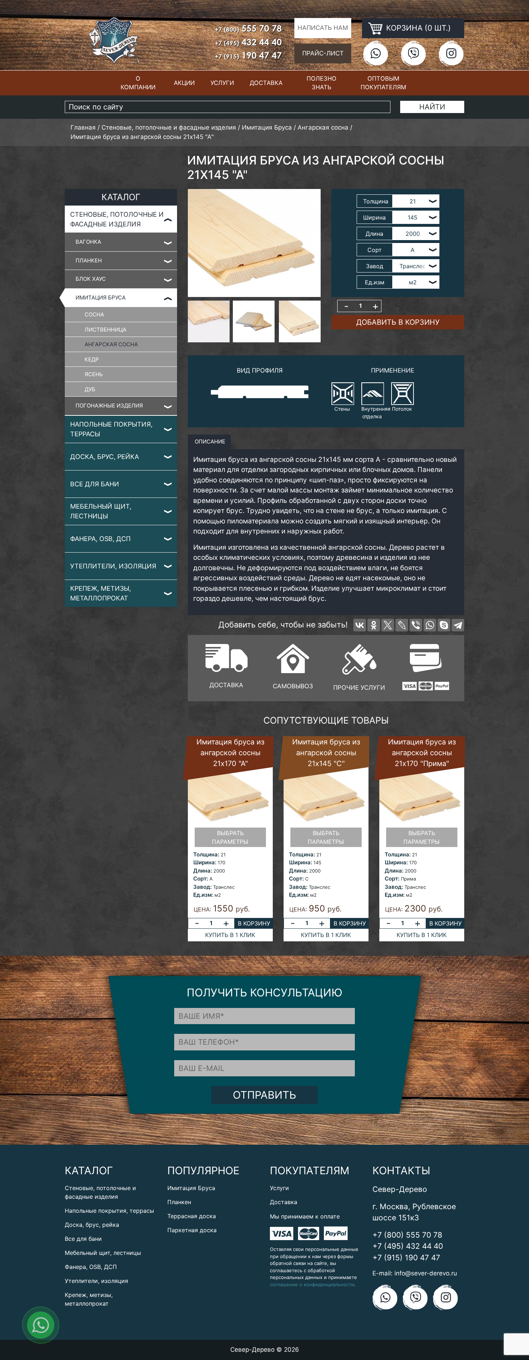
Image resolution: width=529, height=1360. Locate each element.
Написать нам (323, 27)
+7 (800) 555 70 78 (407, 1234)
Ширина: (204, 862)
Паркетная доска (192, 1230)
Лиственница (105, 329)
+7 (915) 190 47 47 (406, 1257)
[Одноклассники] (373, 625)
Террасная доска (191, 1216)
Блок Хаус (91, 278)
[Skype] (444, 625)
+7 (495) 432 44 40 (407, 1246)
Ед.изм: (203, 894)
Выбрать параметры (230, 837)
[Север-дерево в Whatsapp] (375, 53)
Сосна (94, 314)
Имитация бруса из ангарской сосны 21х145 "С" (326, 753)
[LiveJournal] (401, 625)
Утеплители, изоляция (113, 566)
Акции (184, 82)
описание (209, 441)
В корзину (254, 923)
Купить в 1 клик (230, 934)
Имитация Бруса (101, 297)
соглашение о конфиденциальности (312, 1284)
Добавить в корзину (397, 322)
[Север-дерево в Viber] (413, 53)
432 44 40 (248, 42)
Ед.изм (374, 282)
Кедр (92, 359)
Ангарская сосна (111, 344)
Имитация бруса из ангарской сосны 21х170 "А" (230, 753)
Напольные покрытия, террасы (111, 429)
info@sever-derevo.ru (425, 1273)
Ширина (374, 217)
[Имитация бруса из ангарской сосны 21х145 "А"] (254, 243)
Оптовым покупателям (383, 83)
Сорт (374, 249)
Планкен (89, 260)
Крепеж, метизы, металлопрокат (100, 593)
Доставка (266, 82)
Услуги (222, 82)
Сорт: (200, 878)
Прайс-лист (323, 53)
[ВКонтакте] (359, 625)
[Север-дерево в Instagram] (451, 53)
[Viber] (416, 625)
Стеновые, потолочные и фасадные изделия (117, 219)
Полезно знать (321, 83)
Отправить (264, 1095)
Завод (374, 266)
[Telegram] (458, 625)
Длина (374, 233)
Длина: (202, 870)
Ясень (94, 374)
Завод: (202, 886)
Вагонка (88, 241)
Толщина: (206, 854)
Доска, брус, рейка (104, 456)
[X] (387, 625)
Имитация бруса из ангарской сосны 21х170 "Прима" (422, 753)
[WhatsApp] (430, 625)
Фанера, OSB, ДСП (100, 538)
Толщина (375, 201)
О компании (138, 83)
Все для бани (94, 484)
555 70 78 (248, 28)
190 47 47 (248, 55)
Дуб (90, 389)
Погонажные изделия (109, 405)
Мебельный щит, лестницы (100, 511)
